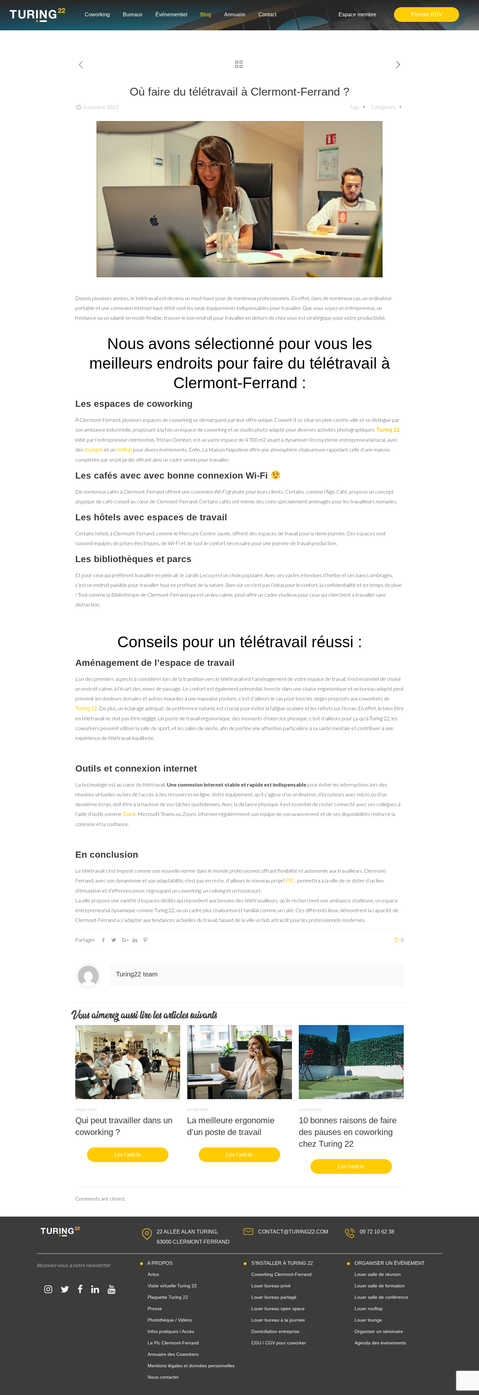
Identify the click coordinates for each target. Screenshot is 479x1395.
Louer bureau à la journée (278, 1320)
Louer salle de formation (380, 1285)
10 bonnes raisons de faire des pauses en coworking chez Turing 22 (348, 1132)
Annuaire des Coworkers (173, 1354)
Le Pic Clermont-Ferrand (173, 1342)
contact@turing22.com (293, 1231)
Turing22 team (137, 974)
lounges (93, 449)
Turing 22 (86, 708)
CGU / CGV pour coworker (278, 1342)
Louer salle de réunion (378, 1274)
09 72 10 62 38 (377, 1231)
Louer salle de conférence (381, 1297)
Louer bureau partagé (274, 1297)
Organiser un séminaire (379, 1331)
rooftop (124, 449)
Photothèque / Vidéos (170, 1320)
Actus (153, 1274)
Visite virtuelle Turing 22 (172, 1285)
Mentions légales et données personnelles (191, 1365)
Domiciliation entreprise (275, 1331)
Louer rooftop (369, 1308)
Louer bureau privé (271, 1285)
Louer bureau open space (278, 1308)
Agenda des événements (380, 1342)
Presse (155, 1308)
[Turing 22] (37, 15)
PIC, (291, 880)
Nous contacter (163, 1377)
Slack (129, 814)
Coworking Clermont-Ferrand (281, 1274)
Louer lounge (368, 1320)
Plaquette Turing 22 (168, 1297)
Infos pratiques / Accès (171, 1331)
